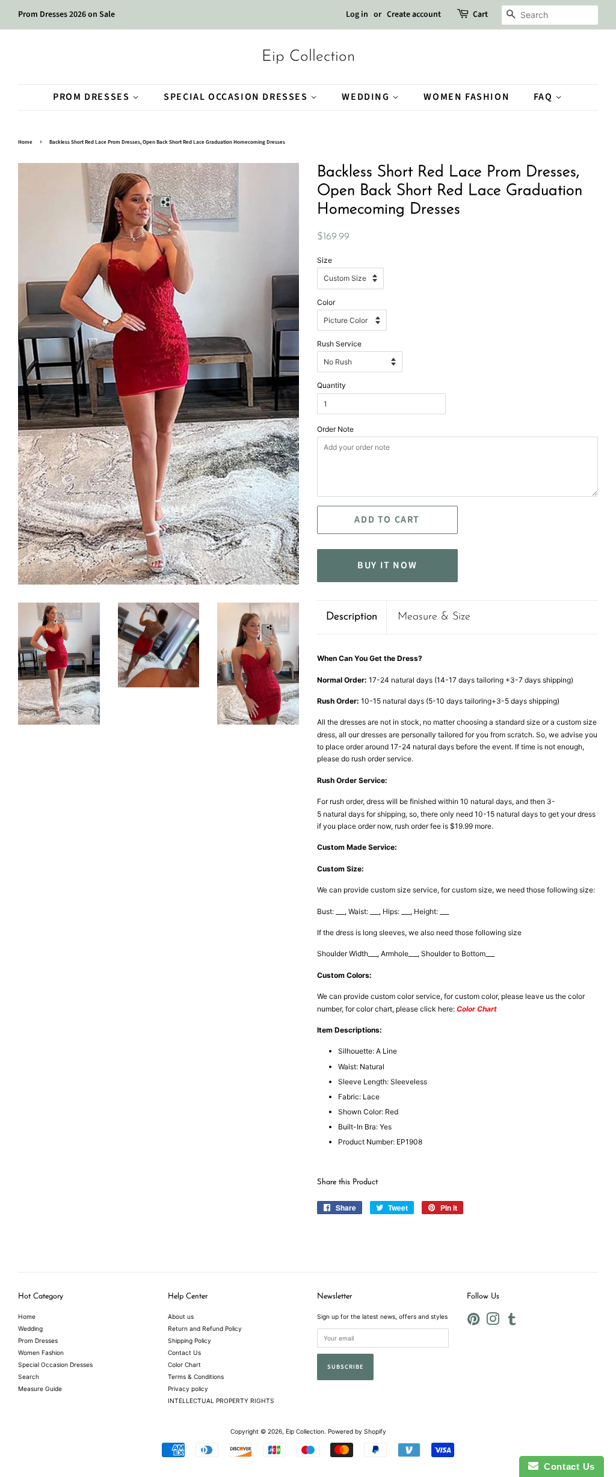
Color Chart (184, 1364)
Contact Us (184, 1352)
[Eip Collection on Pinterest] (473, 1321)
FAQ (544, 96)
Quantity (331, 385)
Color (326, 302)
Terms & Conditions (196, 1376)
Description (351, 617)
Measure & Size (434, 617)
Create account (414, 14)
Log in (357, 14)
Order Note (335, 429)
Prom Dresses (92, 96)
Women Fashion (467, 96)
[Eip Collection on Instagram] (492, 1321)
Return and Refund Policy (205, 1328)
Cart (480, 14)
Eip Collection (308, 57)
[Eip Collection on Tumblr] (512, 1321)
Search (28, 1376)
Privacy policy (188, 1388)
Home (25, 142)
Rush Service (339, 343)
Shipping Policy (189, 1340)
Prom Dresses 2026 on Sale (66, 14)
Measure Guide (40, 1388)
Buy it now (387, 565)
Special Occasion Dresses (237, 96)
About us (181, 1316)
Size (324, 260)
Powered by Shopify (357, 1431)
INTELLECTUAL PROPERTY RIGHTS (221, 1400)
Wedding (367, 96)
